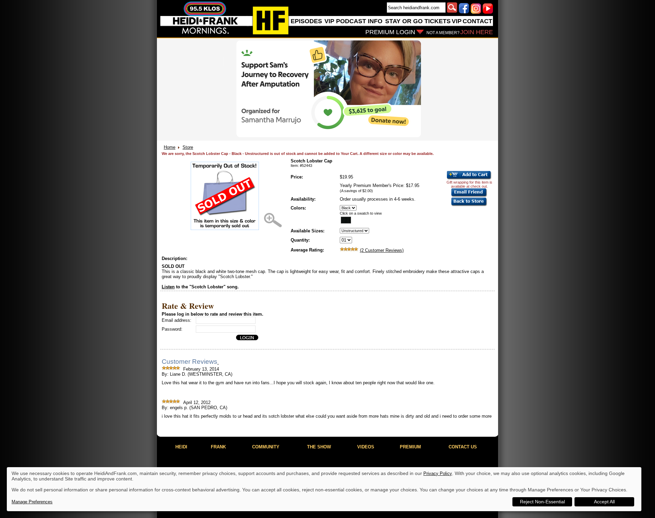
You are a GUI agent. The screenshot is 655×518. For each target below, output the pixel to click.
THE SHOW (319, 446)
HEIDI (181, 446)
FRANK (218, 446)
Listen (168, 286)
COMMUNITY (265, 446)
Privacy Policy (437, 473)
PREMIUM (410, 446)
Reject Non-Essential (542, 501)
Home (169, 147)
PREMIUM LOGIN (390, 32)
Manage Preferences (32, 501)
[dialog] (324, 489)
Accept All (604, 501)
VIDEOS (365, 446)
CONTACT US (463, 446)
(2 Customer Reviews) (382, 250)
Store (188, 147)
